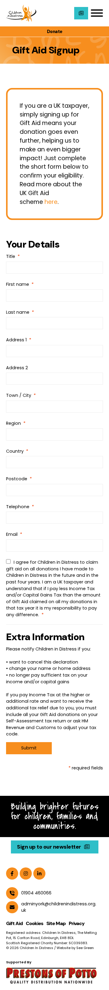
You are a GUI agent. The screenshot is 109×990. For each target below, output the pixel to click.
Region (13, 423)
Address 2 (17, 368)
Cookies (34, 923)
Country (15, 451)
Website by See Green (75, 947)
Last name (17, 312)
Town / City (18, 395)
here (51, 202)
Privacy (76, 923)
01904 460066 (36, 893)
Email (12, 534)
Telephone (17, 507)
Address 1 (16, 340)
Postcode (16, 479)
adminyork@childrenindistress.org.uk (58, 907)
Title (10, 256)
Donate (54, 31)
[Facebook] (12, 873)
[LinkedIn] (39, 873)
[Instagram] (26, 873)
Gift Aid (14, 923)
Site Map (56, 923)
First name (17, 284)
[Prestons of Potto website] (54, 975)
